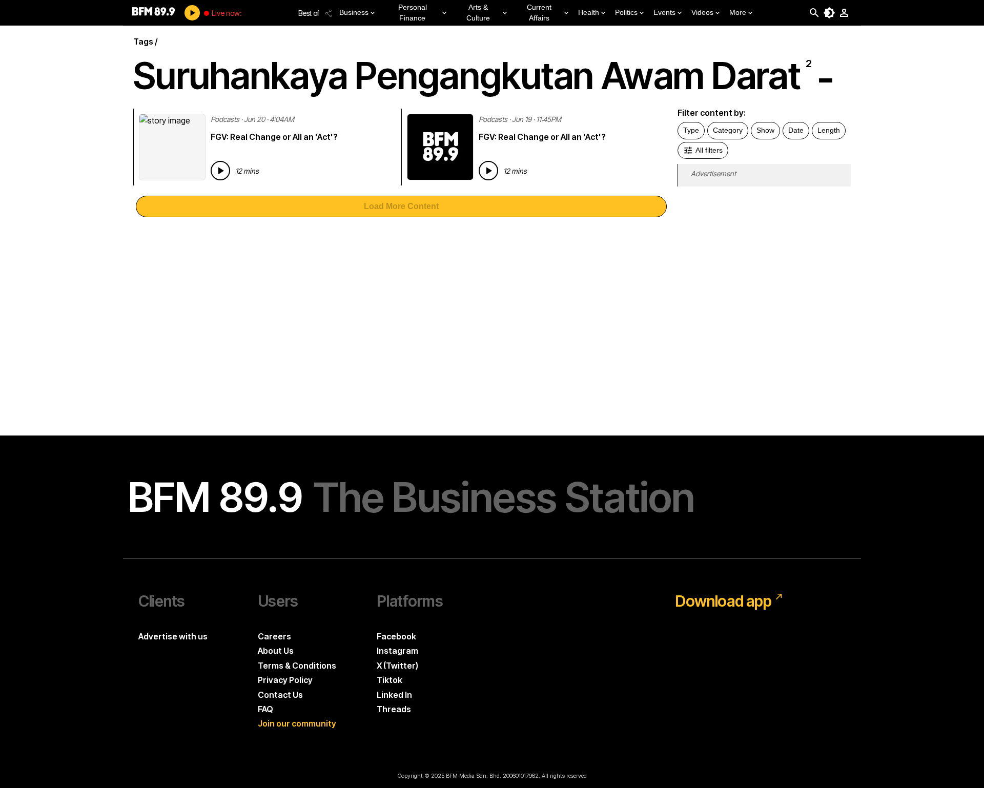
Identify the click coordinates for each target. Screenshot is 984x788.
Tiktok (389, 680)
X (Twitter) (397, 665)
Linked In (394, 695)
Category (728, 130)
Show (765, 130)
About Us (276, 651)
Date (796, 130)
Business (353, 12)
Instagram (397, 651)
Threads (394, 709)
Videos (702, 12)
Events (664, 12)
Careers (274, 636)
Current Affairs (539, 12)
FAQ (265, 709)
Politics (626, 12)
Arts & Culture (478, 12)
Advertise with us (173, 636)
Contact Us (280, 695)
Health (588, 12)
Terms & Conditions (297, 665)
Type (691, 130)
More (737, 12)
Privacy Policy (285, 680)
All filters (709, 150)
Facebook (396, 636)
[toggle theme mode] (829, 13)
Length (828, 130)
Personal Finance (412, 12)
